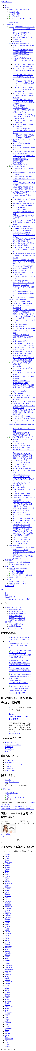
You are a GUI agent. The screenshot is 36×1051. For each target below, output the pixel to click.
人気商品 (31, 802)
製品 (6, 595)
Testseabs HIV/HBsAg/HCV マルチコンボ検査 (19, 716)
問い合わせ (13, 733)
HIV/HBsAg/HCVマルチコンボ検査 (17, 599)
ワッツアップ (5, 836)
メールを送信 (5, 834)
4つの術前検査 (10, 597)
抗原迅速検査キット (20, 807)
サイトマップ (6, 804)
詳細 (18, 733)
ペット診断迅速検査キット (24, 809)
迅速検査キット (6, 807)
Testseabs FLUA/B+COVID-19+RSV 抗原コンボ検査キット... (19, 645)
